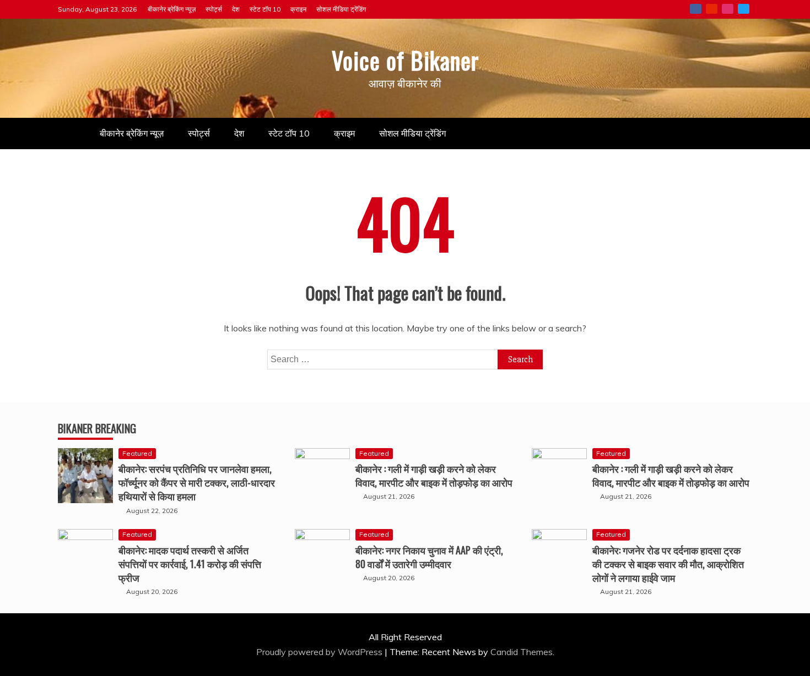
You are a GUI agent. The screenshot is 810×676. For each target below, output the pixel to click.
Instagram (727, 9)
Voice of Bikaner (405, 60)
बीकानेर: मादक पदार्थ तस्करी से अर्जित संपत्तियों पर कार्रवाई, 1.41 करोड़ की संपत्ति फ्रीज (189, 564)
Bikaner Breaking (97, 428)
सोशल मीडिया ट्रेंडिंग (341, 9)
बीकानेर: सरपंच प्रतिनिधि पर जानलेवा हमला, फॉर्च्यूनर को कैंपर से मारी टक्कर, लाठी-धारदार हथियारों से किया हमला (196, 482)
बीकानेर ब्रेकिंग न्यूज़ (172, 9)
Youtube (711, 9)
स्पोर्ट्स (214, 9)
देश (236, 9)
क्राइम (298, 9)
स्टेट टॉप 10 (265, 9)
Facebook (695, 9)
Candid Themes (521, 651)
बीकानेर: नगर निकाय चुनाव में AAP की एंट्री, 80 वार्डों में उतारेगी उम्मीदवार (429, 557)
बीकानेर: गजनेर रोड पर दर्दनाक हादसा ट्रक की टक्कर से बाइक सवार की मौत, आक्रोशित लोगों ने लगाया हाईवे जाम (668, 564)
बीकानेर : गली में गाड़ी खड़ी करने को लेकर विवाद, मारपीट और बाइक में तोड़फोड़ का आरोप (433, 475)
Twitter (743, 9)
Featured (137, 453)
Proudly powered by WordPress (320, 651)
